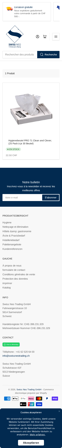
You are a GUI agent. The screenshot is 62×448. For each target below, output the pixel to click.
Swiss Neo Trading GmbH (29, 389)
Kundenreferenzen (12, 248)
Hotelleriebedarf (10, 240)
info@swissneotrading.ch (16, 355)
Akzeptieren (31, 442)
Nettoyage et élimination (15, 226)
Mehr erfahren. (37, 434)
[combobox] (31, 54)
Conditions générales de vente (18, 274)
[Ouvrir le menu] (56, 36)
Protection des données (15, 278)
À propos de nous (11, 265)
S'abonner (50, 197)
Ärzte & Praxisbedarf (13, 235)
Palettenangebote (11, 244)
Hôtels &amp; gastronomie (16, 231)
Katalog (6, 287)
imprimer (7, 283)
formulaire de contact (13, 269)
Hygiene (6, 222)
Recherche (51, 54)
